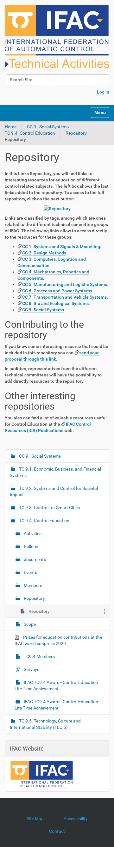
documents (34, 559)
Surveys (31, 669)
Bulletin (30, 546)
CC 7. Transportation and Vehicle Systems (64, 297)
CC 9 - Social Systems (48, 126)
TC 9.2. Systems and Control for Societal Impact (54, 491)
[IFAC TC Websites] (57, 36)
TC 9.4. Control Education (30, 133)
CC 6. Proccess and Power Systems (57, 290)
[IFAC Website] (41, 773)
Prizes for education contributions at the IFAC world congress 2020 (58, 640)
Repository (76, 133)
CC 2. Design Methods (44, 252)
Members (32, 585)
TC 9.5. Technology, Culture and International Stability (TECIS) (45, 724)
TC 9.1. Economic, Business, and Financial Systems (55, 472)
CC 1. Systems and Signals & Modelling (61, 246)
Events (30, 572)
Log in (103, 91)
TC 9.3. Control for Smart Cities (49, 507)
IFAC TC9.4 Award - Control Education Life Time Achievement (56, 685)
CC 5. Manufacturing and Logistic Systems (64, 284)
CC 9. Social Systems (43, 309)
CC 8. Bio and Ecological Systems (55, 303)
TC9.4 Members (39, 656)
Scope (29, 624)
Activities (32, 533)
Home (10, 126)
